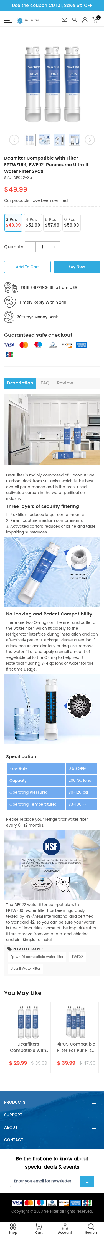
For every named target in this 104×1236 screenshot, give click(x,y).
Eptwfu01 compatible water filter (37, 957)
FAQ (45, 383)
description (20, 383)
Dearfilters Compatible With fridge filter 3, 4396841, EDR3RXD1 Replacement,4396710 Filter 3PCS (28, 1047)
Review (65, 383)
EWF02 (77, 957)
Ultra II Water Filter (25, 968)
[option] (52, 84)
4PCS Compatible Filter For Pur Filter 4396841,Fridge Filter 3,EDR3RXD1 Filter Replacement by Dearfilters (76, 1047)
